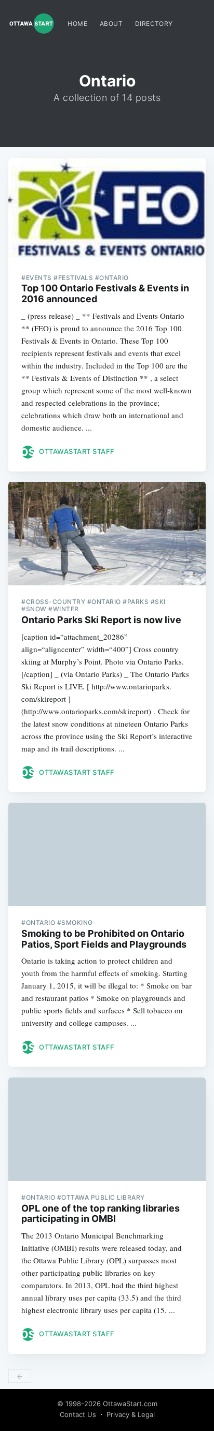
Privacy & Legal (130, 1414)
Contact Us (78, 1414)
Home (77, 23)
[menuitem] (77, 23)
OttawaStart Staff (77, 451)
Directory (154, 23)
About (111, 23)
